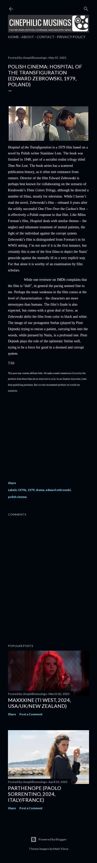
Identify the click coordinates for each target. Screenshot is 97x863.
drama (40, 490)
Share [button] (12, 483)
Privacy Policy (71, 37)
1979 (31, 490)
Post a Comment (31, 714)
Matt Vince (60, 849)
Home (13, 37)
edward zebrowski (58, 490)
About (27, 37)
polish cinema (17, 497)
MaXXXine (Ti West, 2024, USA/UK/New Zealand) (39, 703)
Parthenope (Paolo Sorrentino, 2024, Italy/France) (34, 794)
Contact (45, 37)
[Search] (86, 8)
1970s (22, 490)
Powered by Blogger (53, 839)
